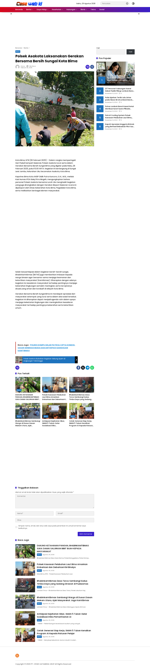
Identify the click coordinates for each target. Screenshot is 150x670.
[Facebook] (78, 368)
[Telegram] (88, 368)
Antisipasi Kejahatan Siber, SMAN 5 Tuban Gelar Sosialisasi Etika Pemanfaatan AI (53, 423)
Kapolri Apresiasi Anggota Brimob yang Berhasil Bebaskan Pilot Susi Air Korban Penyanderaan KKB (119, 125)
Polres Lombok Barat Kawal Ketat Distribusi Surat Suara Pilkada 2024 (119, 107)
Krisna (23, 66)
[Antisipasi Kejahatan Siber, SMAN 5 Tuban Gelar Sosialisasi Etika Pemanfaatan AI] (54, 411)
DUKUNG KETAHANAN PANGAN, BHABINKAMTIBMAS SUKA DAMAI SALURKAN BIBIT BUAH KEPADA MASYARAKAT (27, 397)
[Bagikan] (92, 67)
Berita (18, 51)
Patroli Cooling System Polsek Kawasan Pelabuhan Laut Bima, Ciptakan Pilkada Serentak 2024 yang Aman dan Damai (119, 116)
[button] (127, 3)
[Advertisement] (75, 29)
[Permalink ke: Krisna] (18, 67)
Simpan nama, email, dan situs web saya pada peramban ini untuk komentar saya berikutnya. (52, 527)
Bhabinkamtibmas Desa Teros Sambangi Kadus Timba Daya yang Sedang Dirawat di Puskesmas (80, 397)
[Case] (29, 3)
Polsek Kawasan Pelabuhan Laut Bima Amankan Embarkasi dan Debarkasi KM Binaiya (54, 397)
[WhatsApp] (92, 368)
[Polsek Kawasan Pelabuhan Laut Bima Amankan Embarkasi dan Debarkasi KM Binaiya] (54, 385)
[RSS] (17, 655)
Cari (98, 48)
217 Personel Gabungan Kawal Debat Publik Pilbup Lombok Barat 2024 (119, 90)
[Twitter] (83, 368)
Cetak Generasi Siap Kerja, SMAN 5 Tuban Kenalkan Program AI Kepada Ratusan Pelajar (81, 423)
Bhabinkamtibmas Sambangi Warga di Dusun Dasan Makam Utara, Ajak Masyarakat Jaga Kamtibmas (27, 423)
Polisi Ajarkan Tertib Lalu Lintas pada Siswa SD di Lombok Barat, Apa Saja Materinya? (119, 98)
